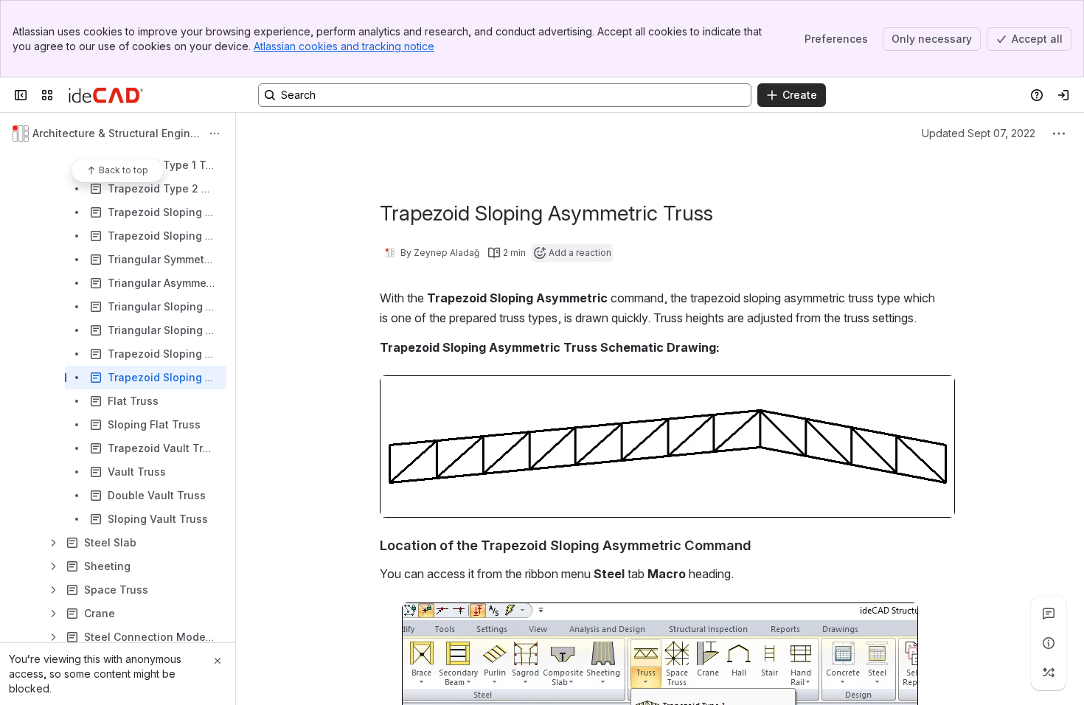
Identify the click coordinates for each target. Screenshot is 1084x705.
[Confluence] (106, 95)
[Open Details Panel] (1048, 643)
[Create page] (1048, 672)
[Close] (217, 661)
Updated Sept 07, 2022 (978, 133)
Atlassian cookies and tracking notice (344, 46)
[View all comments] (1048, 613)
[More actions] (214, 133)
